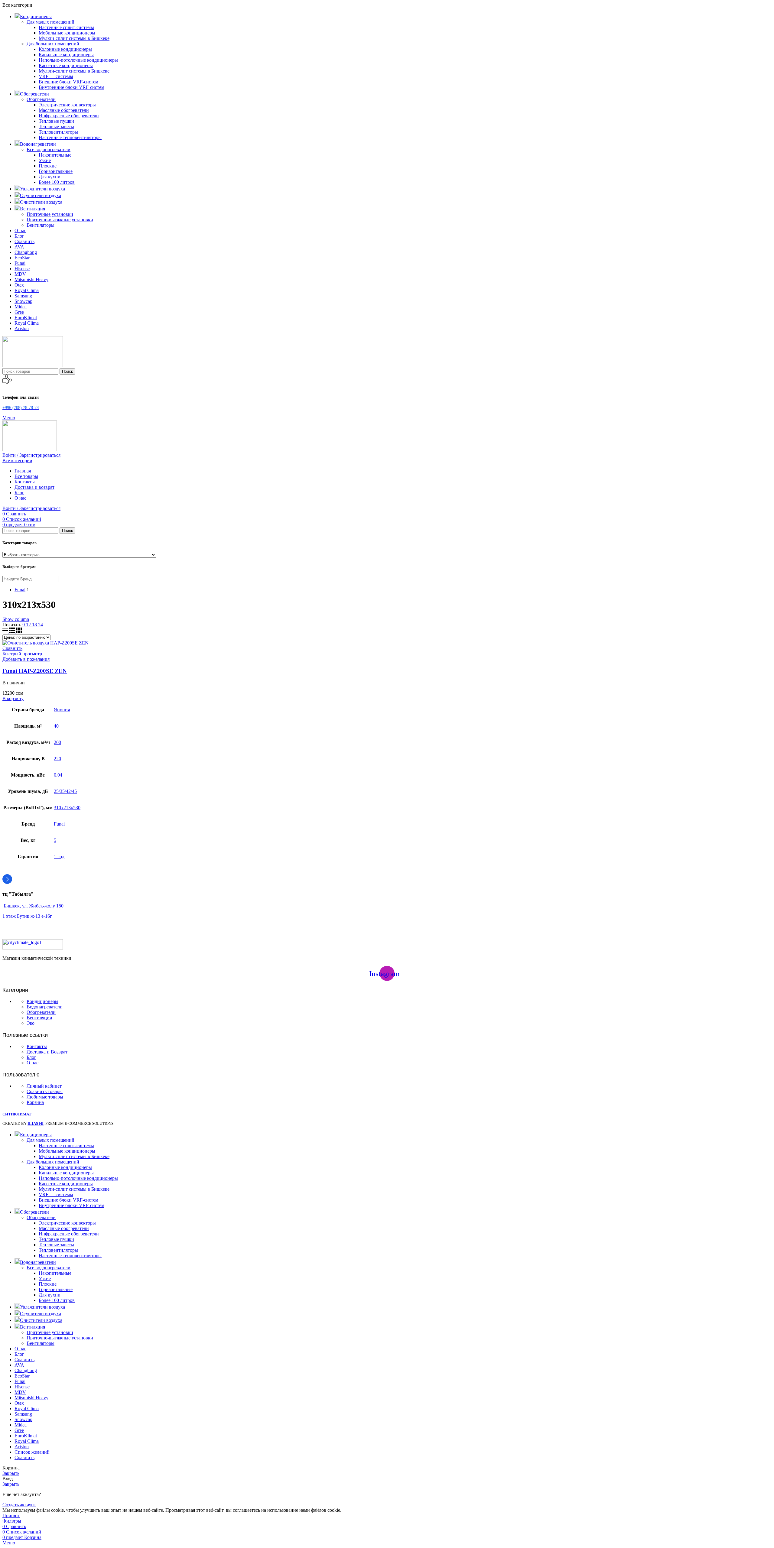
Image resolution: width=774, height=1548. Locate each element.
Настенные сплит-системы (66, 27)
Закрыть (10, 1473)
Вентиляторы (40, 225)
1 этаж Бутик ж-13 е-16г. (27, 916)
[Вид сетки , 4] (19, 631)
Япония (62, 709)
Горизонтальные (56, 171)
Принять (11, 1515)
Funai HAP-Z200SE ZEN (34, 671)
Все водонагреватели (48, 149)
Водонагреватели (45, 1006)
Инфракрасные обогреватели (69, 115)
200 (57, 742)
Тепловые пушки (56, 121)
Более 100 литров (57, 182)
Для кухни (49, 176)
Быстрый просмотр (22, 653)
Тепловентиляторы (58, 132)
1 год (59, 856)
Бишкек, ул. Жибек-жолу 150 (32, 905)
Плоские (48, 165)
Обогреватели (41, 99)
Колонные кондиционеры (65, 49)
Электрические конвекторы (67, 104)
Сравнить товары (45, 1091)
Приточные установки (50, 214)
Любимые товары (45, 1096)
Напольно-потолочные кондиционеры (78, 60)
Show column (15, 619)
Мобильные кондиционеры (67, 32)
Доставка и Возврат (47, 1051)
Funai (59, 823)
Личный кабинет (44, 1086)
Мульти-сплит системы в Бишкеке (74, 38)
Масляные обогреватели (64, 110)
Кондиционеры (42, 1001)
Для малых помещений (50, 21)
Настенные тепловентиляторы (70, 137)
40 (56, 726)
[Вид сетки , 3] (12, 631)
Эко (30, 1023)
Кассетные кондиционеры (66, 65)
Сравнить (24, 1457)
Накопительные (55, 154)
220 (57, 758)
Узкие (45, 160)
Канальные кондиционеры (66, 54)
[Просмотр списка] (5, 631)
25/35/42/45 (65, 791)
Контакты (37, 1046)
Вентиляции (39, 1017)
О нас (32, 1062)
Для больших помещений (53, 43)
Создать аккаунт (19, 1504)
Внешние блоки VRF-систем (68, 81)
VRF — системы (56, 76)
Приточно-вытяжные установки (60, 219)
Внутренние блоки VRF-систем (71, 87)
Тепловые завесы (56, 126)
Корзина (35, 1102)
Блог (31, 1057)
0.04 (58, 774)
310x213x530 (67, 807)
